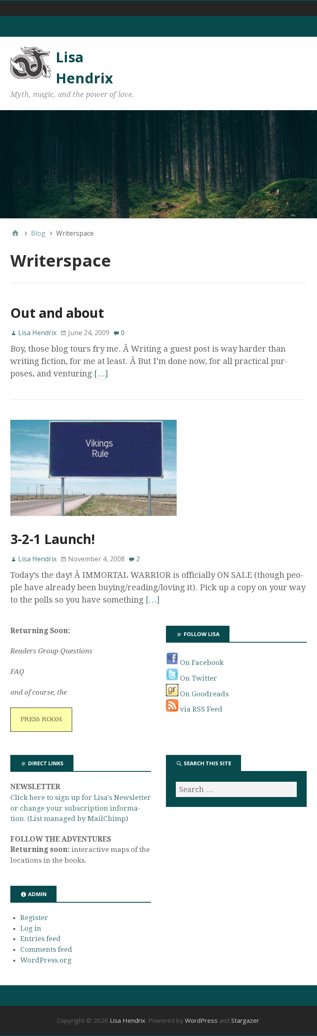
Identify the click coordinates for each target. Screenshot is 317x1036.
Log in (30, 928)
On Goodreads (203, 694)
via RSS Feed (200, 709)
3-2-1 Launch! (52, 539)
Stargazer (245, 1020)
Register (34, 917)
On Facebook (201, 662)
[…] (101, 373)
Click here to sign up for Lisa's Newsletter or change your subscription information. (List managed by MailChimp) (80, 808)
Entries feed (40, 938)
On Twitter (197, 678)
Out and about (57, 313)
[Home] (15, 233)
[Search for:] (236, 789)
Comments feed (46, 949)
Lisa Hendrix (127, 1020)
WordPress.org (45, 960)
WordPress (201, 1020)
